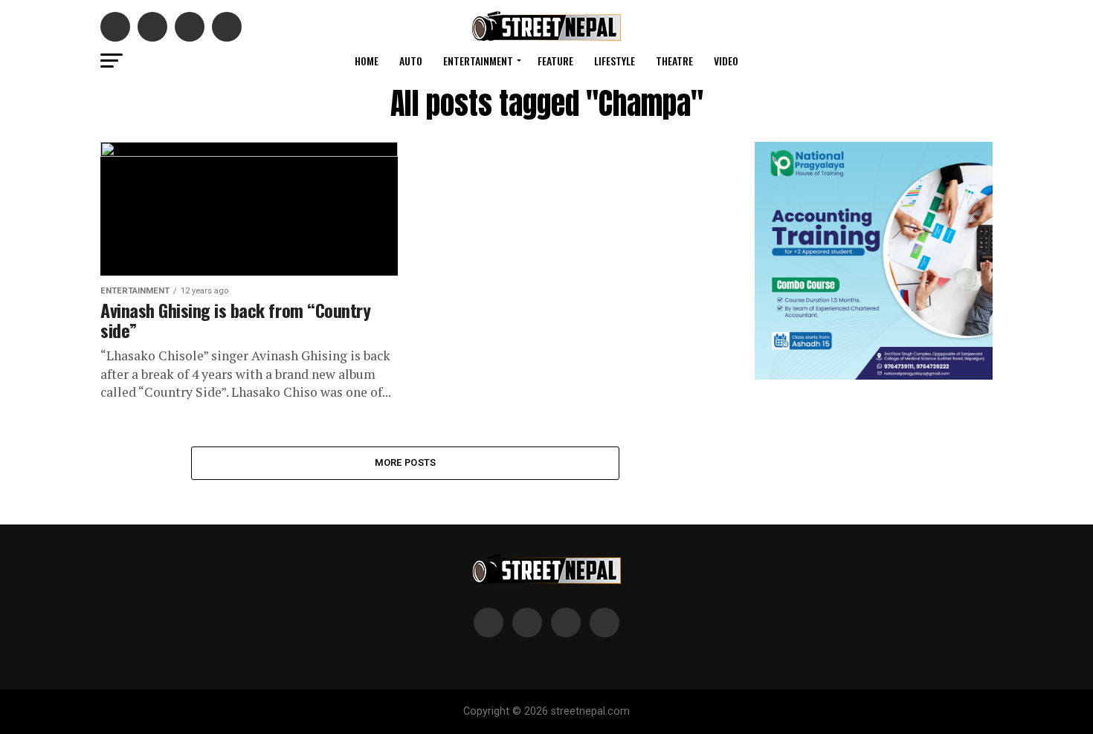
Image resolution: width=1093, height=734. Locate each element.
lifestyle (614, 60)
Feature (555, 60)
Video (726, 60)
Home (366, 60)
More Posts (405, 462)
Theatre (674, 60)
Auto (410, 60)
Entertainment (478, 60)
